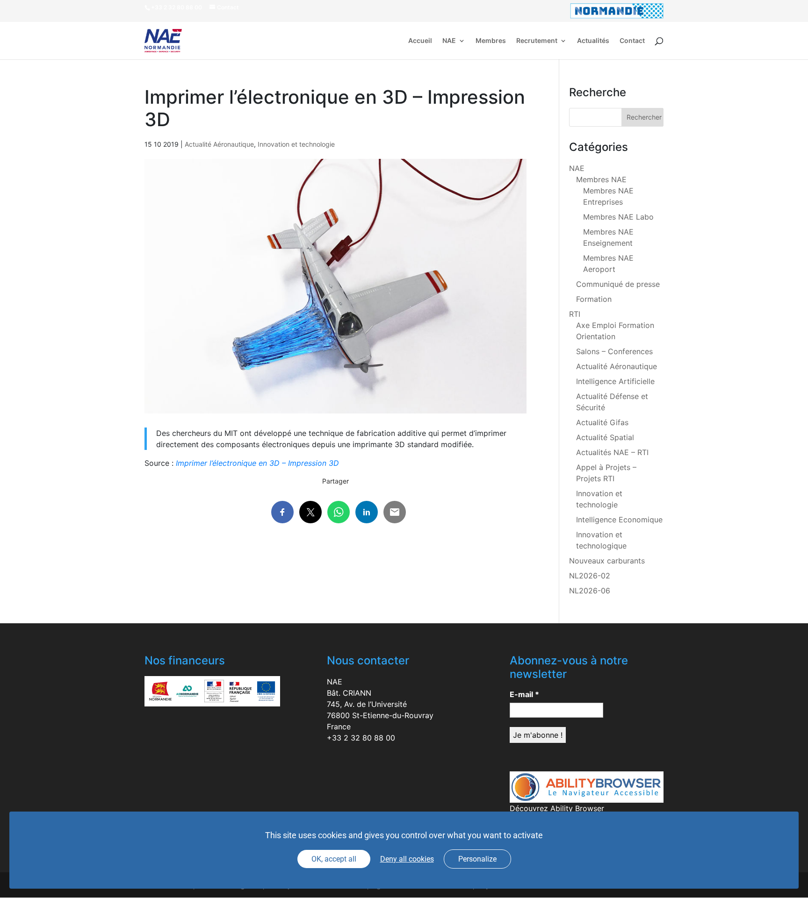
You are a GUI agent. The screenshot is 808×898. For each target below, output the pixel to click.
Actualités (593, 40)
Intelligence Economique (619, 519)
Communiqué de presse (618, 284)
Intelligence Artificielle (615, 381)
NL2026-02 (589, 575)
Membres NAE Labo (618, 216)
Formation (594, 299)
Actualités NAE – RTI (612, 452)
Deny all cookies (407, 859)
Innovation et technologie (296, 144)
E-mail (524, 694)
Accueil (420, 40)
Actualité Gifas (602, 422)
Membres (491, 40)
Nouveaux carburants (607, 560)
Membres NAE (601, 179)
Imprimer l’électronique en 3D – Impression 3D (257, 463)
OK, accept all (333, 859)
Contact (632, 40)
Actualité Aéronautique (219, 144)
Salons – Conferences (614, 351)
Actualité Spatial (605, 437)
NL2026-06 (589, 590)
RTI (574, 314)
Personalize (477, 859)
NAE (449, 40)
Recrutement (536, 40)
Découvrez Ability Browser (557, 808)
